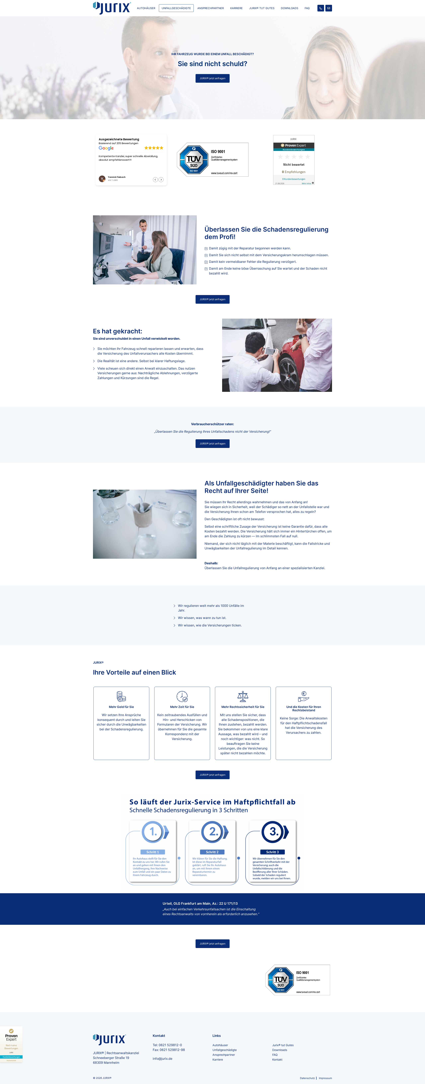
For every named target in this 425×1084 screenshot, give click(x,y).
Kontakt (277, 1059)
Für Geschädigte (293, 29)
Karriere (236, 8)
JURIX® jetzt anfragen (212, 78)
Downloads (289, 8)
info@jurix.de (162, 1059)
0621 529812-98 (172, 1050)
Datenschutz (307, 1078)
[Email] (328, 8)
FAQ (307, 8)
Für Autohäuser (293, 20)
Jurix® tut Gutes (261, 8)
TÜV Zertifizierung (294, 37)
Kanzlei (318, 568)
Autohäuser (146, 8)
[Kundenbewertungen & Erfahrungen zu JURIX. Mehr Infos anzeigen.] (294, 160)
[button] (161, 179)
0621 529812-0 (170, 1045)
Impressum (325, 1078)
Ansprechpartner (210, 8)
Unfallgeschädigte (176, 8)
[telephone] (320, 8)
